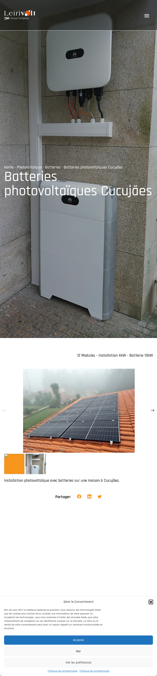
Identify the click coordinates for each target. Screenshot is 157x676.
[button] (151, 602)
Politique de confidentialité (62, 671)
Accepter (78, 640)
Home (8, 167)
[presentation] (4, 411)
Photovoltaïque (29, 167)
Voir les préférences (79, 663)
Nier (78, 651)
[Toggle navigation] (147, 15)
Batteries (53, 167)
